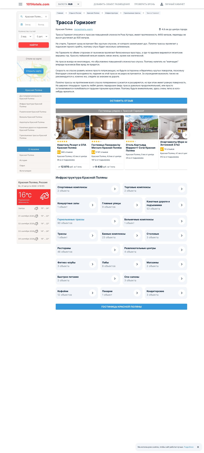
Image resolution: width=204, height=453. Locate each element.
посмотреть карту (83, 29)
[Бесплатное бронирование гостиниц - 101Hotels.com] (38, 4)
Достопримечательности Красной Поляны (31, 97)
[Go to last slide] (55, 135)
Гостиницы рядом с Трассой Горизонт (121, 110)
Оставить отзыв (121, 100)
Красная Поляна (27, 155)
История (23, 160)
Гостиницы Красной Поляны (121, 306)
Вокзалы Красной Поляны (31, 117)
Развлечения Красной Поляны (33, 112)
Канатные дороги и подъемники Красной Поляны (33, 128)
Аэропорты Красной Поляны (32, 122)
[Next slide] (186, 135)
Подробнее (189, 447)
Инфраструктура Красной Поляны (31, 105)
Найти (34, 45)
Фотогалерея (25, 171)
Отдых (22, 165)
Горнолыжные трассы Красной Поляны (33, 136)
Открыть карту (34, 71)
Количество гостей (27, 31)
